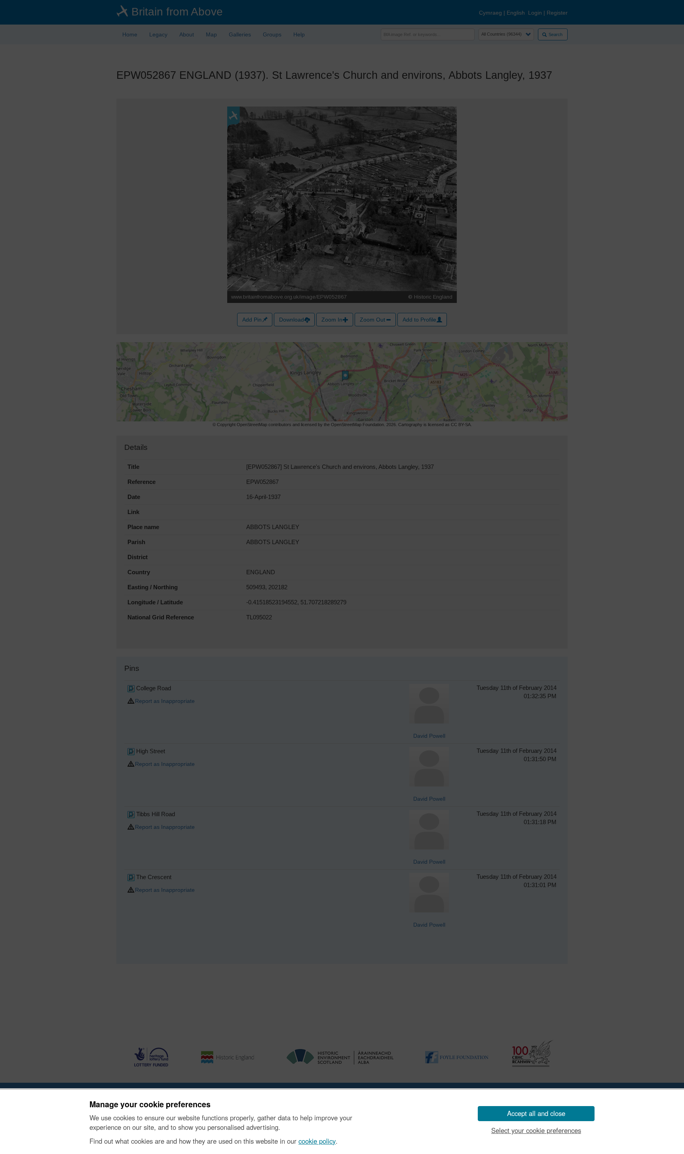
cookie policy (317, 1141)
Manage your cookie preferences (150, 1104)
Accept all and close (536, 1113)
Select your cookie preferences (536, 1130)
